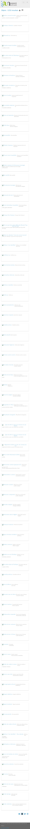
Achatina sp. (18, 685)
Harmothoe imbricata (19, 275)
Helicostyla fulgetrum (19, 344)
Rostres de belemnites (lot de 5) (21, 115)
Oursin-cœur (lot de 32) (18, 674)
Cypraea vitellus (5, 566)
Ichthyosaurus (5, 167)
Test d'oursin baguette (21, 614)
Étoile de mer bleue (18, 374)
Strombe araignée (16, 504)
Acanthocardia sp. (17, 574)
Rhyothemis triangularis (21, 414)
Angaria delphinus (17, 694)
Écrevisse (10, 774)
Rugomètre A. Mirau (18, 404)
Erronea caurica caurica (21, 354)
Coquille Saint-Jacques (17, 604)
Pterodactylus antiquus (20, 186)
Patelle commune (16, 544)
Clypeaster (14, 96)
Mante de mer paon (18, 784)
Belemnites (16, 116)
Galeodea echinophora (20, 76)
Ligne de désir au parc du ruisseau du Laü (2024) (12, 437)
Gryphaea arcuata (5, 47)
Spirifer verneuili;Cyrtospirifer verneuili (10, 17)
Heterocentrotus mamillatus (17, 655)
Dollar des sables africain (22, 724)
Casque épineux (19, 75)
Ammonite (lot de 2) (18, 195)
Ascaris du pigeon (17, 394)
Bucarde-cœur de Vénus (21, 594)
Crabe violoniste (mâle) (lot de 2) (19, 804)
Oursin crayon (14, 654)
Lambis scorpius (17, 485)
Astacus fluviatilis (12, 775)
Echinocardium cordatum (18, 675)
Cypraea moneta (17, 366)
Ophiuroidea (4, 737)
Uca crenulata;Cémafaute (17, 805)
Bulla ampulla (14, 334)
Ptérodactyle (18, 185)
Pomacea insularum (18, 524)
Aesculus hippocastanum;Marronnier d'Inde (11, 468)
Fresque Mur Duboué (19, 215)
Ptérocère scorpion (18, 484)
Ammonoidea (16, 196)
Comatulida (11, 645)
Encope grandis (15, 714)
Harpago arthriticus (17, 505)
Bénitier (9, 384)
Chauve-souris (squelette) (22, 155)
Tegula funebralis (16, 704)
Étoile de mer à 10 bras (21, 634)
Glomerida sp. (14, 35)
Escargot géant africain (20, 684)
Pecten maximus (15, 605)
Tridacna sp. (10, 385)
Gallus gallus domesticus (7, 207)
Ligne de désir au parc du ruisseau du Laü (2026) (12, 427)
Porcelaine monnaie (18, 364)
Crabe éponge (14, 794)
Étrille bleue (12, 125)
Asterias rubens (19, 625)
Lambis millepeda (19, 495)
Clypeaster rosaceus (6, 666)
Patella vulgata (16, 545)
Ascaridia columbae (17, 395)
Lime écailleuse (14, 584)
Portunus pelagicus (14, 126)
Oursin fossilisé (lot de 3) (17, 95)
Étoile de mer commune (21, 624)
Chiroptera (19, 156)
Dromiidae (13, 795)
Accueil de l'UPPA (5, 827)
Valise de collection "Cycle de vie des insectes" (12, 236)
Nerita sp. (11, 295)
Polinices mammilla (18, 285)
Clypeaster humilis (20, 725)
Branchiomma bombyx (20, 265)
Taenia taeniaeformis (18, 306)
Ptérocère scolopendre (20, 494)
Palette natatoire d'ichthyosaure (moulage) (11, 166)
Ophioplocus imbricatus (21, 745)
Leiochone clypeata (18, 314)
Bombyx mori (4, 757)
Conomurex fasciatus (6, 67)
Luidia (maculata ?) (20, 635)
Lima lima (13, 585)
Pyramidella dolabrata (6, 107)
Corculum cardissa (20, 595)
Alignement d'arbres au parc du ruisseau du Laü (12, 447)
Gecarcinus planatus (18, 764)
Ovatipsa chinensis (18, 25)
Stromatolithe (14, 135)
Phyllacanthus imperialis (21, 615)
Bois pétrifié (12, 175)
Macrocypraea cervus (6, 57)
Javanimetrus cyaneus (20, 475)
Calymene (15, 146)
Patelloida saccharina (6, 556)
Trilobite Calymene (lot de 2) (19, 145)
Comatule (11, 644)
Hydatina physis (15, 324)
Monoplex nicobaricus (6, 87)
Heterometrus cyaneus (21, 474)
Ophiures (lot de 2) (20, 744)
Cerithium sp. (13, 255)
